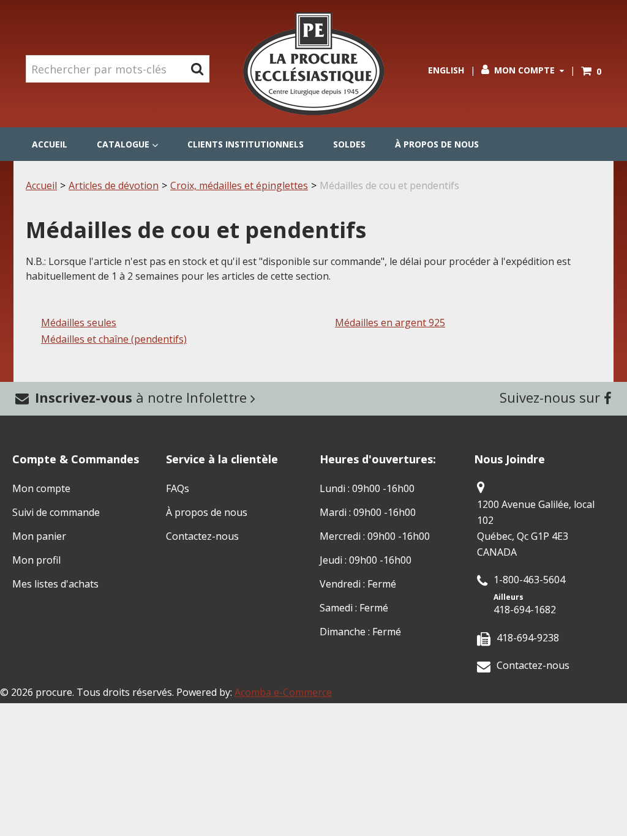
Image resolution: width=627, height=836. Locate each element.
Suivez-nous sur (552, 397)
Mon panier (39, 536)
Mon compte (524, 70)
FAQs (177, 488)
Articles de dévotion (114, 185)
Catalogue (123, 144)
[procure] (313, 63)
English (446, 70)
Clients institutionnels (245, 144)
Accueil (49, 144)
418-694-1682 (525, 609)
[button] (591, 71)
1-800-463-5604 (529, 579)
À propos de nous (437, 144)
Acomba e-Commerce (283, 692)
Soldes (349, 144)
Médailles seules (78, 322)
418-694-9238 (528, 637)
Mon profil (36, 560)
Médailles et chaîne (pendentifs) (114, 339)
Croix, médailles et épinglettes (239, 185)
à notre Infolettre (142, 397)
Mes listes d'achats (55, 584)
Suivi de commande (56, 512)
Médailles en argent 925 (390, 322)
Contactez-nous (202, 536)
